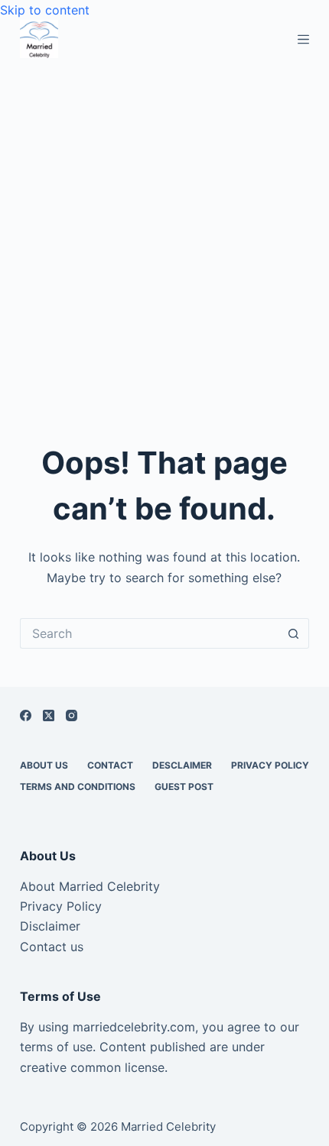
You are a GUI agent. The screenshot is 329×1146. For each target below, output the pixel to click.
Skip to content (45, 10)
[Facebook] (25, 715)
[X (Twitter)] (48, 715)
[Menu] (303, 39)
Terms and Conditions (77, 786)
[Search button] (294, 633)
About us (44, 765)
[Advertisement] (164, 230)
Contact (110, 765)
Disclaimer (50, 926)
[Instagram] (71, 715)
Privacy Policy (270, 765)
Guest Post (184, 786)
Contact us (51, 946)
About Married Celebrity (90, 886)
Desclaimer (182, 765)
